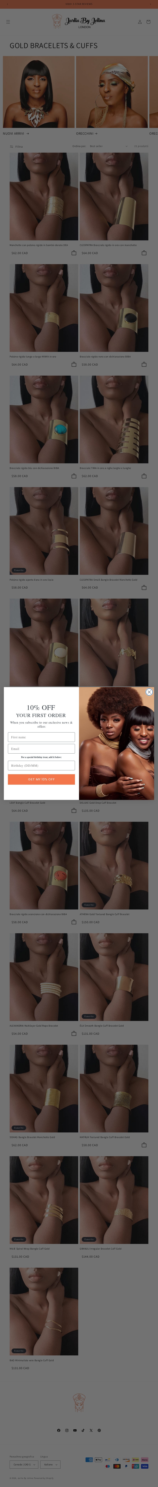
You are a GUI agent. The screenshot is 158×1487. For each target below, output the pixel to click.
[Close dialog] (149, 692)
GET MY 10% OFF (41, 779)
